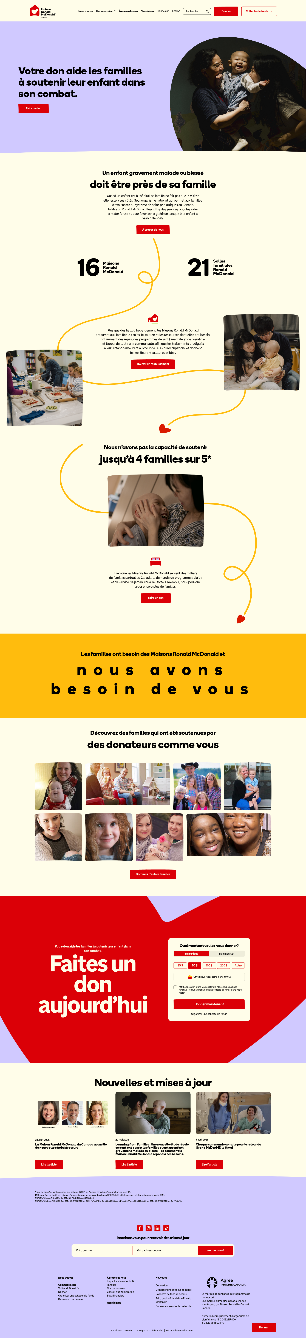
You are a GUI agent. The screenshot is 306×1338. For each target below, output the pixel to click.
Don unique (191, 953)
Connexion (162, 1285)
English (176, 11)
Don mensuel (226, 953)
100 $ (209, 965)
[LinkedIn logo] (157, 1228)
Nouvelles (161, 1277)
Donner (226, 11)
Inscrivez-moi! (215, 1250)
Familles (111, 1284)
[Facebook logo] (140, 1228)
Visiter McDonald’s (68, 1288)
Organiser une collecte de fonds (209, 1014)
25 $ (180, 965)
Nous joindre (148, 11)
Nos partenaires (116, 1288)
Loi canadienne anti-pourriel (179, 1330)
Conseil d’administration (120, 1292)
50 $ (194, 965)
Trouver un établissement (153, 364)
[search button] (208, 11)
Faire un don (33, 108)
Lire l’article (49, 1164)
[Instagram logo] (149, 1228)
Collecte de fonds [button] (257, 11)
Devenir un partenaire (70, 1299)
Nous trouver (85, 11)
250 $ (223, 965)
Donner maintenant (209, 1004)
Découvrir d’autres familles (153, 874)
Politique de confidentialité (150, 1330)
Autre (238, 965)
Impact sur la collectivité (120, 1281)
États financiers (115, 1295)
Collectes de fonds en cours (171, 1294)
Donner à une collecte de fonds (173, 1306)
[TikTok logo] (166, 1228)
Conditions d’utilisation (122, 1330)
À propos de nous (128, 11)
